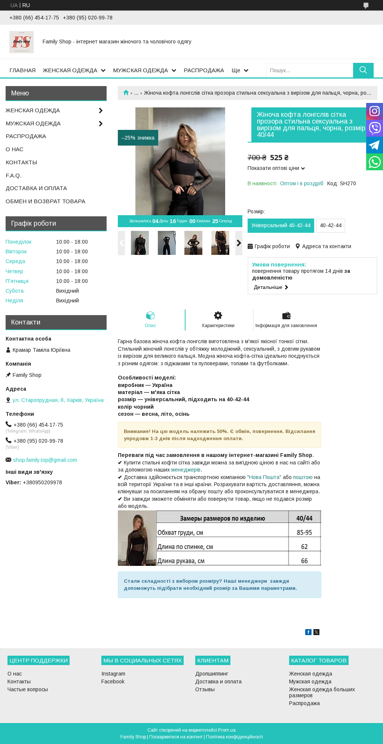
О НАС (15, 149)
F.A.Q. (13, 175)
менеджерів (185, 470)
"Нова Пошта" (264, 477)
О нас (14, 674)
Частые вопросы (27, 689)
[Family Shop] (21, 42)
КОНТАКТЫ (21, 162)
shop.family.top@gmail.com (45, 460)
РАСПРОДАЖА (204, 70)
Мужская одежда (310, 681)
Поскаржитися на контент (176, 737)
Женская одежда (310, 674)
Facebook (113, 681)
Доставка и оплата (218, 681)
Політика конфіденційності (234, 737)
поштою (303, 477)
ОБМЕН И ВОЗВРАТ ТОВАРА (45, 201)
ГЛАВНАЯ (22, 70)
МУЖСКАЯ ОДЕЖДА (140, 70)
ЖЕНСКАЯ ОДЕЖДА (70, 70)
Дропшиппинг (211, 674)
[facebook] (308, 633)
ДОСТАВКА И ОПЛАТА (36, 188)
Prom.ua (227, 730)
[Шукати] (363, 70)
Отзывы (205, 689)
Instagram (113, 674)
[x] (316, 633)
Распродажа (304, 703)
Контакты (19, 681)
